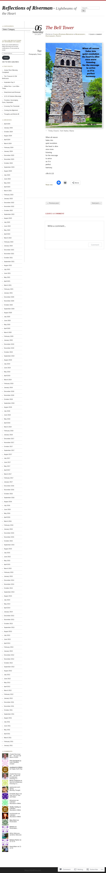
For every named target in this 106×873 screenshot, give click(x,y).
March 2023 (8, 190)
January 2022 (8, 246)
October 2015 (8, 541)
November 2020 (9, 301)
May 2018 (7, 419)
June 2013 (7, 639)
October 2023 (8, 163)
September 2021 (9, 261)
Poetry (58, 36)
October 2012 (8, 663)
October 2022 (8, 210)
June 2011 (7, 726)
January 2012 (8, 698)
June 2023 (7, 179)
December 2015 (9, 533)
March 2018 (8, 427)
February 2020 (8, 336)
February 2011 (8, 741)
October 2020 (8, 305)
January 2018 (8, 434)
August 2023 (8, 171)
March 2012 (8, 690)
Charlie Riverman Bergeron (63, 34)
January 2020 (8, 340)
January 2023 (8, 198)
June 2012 (7, 678)
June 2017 (7, 462)
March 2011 (7, 737)
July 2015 (7, 552)
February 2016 (8, 525)
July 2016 (7, 505)
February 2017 (8, 478)
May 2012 (7, 682)
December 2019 (9, 344)
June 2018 (7, 415)
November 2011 (9, 706)
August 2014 (8, 596)
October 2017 (8, 446)
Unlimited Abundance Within (15, 802)
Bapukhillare (13, 846)
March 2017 (8, 474)
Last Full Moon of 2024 (15, 756)
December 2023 (9, 155)
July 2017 (7, 458)
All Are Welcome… (15, 833)
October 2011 (8, 710)
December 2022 (9, 202)
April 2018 (7, 423)
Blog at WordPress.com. (33, 870)
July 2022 (7, 222)
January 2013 (8, 651)
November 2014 (9, 584)
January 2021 (8, 293)
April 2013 (7, 643)
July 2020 (7, 316)
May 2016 (7, 513)
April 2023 (7, 187)
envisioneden (14, 813)
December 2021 (9, 250)
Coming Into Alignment (11, 110)
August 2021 (8, 265)
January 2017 (8, 482)
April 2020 (7, 328)
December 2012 (9, 655)
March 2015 (8, 568)
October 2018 (8, 399)
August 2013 (8, 631)
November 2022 (9, 206)
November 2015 (9, 537)
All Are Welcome (16, 835)
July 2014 (7, 600)
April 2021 (7, 281)
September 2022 (9, 214)
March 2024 (8, 143)
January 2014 (8, 612)
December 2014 (9, 580)
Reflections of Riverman (27, 8)
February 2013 (8, 647)
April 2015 (7, 564)
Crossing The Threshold (11, 106)
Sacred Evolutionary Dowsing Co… (15, 777)
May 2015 (7, 560)
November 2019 (9, 348)
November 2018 (9, 395)
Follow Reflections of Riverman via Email (11, 41)
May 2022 (7, 230)
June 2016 (7, 509)
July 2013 (7, 635)
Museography (80, 34)
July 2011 (7, 722)
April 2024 (7, 139)
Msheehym (13, 800)
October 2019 (8, 352)
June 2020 (7, 320)
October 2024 (8, 131)
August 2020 (8, 312)
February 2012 (8, 694)
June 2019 (7, 367)
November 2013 (9, 619)
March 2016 (8, 521)
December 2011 (9, 702)
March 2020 (8, 332)
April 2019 (7, 375)
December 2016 (9, 486)
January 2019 (8, 387)
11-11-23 (12, 841)
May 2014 (7, 604)
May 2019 (7, 371)
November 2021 (9, 253)
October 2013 (8, 623)
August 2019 (8, 360)
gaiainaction (13, 787)
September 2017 (9, 450)
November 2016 (9, 489)
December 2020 (9, 297)
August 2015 (8, 549)
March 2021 (8, 285)
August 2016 (8, 501)
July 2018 (7, 411)
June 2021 (7, 273)
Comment (95, 245)
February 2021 (8, 289)
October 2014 (8, 588)
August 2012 (8, 670)
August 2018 (8, 407)
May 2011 (7, 729)
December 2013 (9, 615)
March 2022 (8, 238)
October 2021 (8, 257)
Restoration (13, 821)
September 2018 (9, 403)
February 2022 (8, 242)
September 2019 (9, 356)
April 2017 (7, 470)
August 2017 (8, 454)
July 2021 (7, 269)
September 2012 (9, 666)
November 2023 (9, 159)
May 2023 (7, 183)
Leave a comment (96, 34)
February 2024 (8, 147)
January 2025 (8, 128)
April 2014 (7, 608)
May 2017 (7, 466)
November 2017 (9, 442)
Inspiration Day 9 (9, 82)
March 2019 (8, 379)
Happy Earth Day (17, 769)
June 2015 (7, 556)
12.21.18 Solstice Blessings (12, 96)
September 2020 (9, 308)
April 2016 (7, 517)
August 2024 (8, 135)
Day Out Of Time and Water (15, 796)
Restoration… (14, 828)
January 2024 (8, 151)
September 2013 (9, 627)
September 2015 (9, 545)
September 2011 (9, 714)
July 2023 (7, 175)
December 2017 (9, 438)
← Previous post (53, 203)
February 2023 (8, 194)
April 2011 (7, 733)
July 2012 (7, 674)
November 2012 (9, 659)
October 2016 (8, 493)
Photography (50, 36)
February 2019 (8, 383)
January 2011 (8, 745)
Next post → (96, 203)
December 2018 (9, 391)
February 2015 (8, 572)
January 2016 (8, 529)
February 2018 (8, 430)
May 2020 (7, 324)
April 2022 (7, 234)
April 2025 (7, 124)
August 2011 (8, 718)
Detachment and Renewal (12, 92)
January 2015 (8, 576)
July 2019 (7, 364)
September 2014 (9, 592)
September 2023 (9, 167)
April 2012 (7, 686)
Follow (6, 57)
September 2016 (9, 497)
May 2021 (7, 277)
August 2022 (8, 218)
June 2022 (7, 226)
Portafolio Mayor (15, 793)
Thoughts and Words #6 (11, 114)
